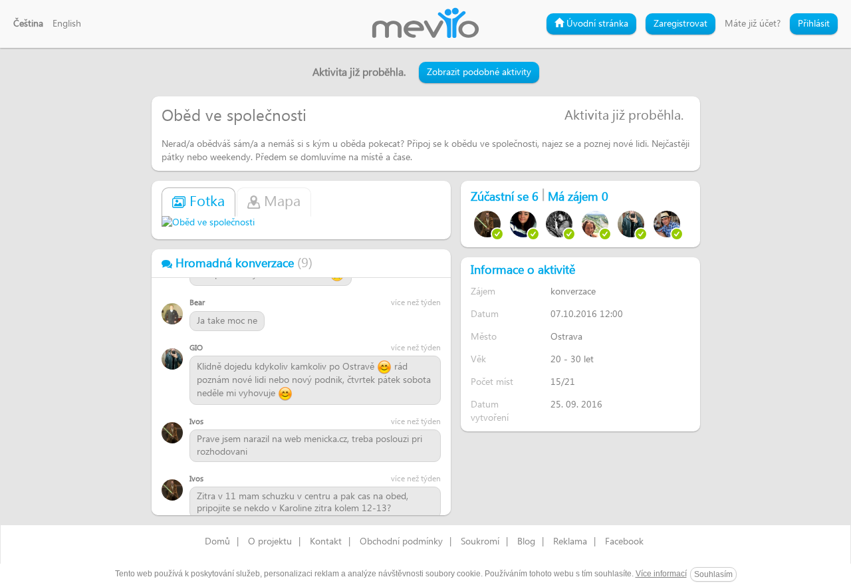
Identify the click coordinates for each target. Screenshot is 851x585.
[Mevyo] (425, 24)
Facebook (624, 541)
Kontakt (326, 541)
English (67, 24)
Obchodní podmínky (401, 541)
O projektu (270, 541)
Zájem (483, 291)
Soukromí (480, 541)
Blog (526, 541)
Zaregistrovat (680, 24)
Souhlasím (713, 574)
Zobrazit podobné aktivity (479, 72)
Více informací (661, 573)
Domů (217, 541)
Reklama (570, 541)
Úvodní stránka (596, 24)
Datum (485, 314)
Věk (478, 359)
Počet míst (492, 382)
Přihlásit (814, 24)
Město (484, 337)
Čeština (28, 24)
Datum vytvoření (490, 411)
